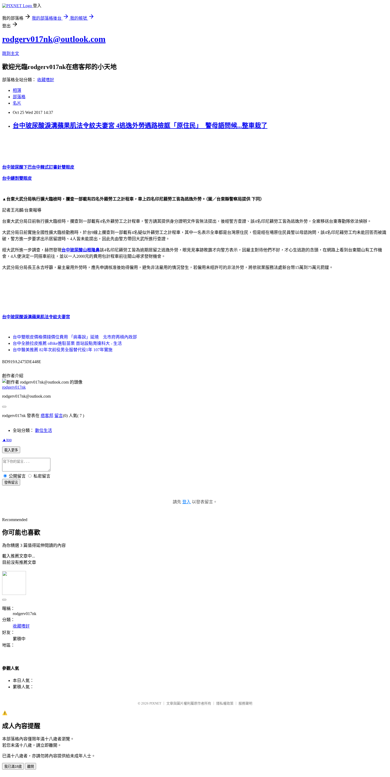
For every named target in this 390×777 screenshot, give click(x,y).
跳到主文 (10, 53)
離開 (30, 767)
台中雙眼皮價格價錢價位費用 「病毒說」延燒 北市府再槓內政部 (75, 337)
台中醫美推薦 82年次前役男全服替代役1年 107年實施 (62, 349)
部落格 (19, 97)
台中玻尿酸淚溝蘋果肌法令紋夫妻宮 (36, 317)
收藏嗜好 (45, 80)
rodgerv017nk (14, 387)
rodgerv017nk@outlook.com (54, 39)
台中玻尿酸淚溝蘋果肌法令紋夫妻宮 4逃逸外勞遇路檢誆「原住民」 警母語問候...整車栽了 (140, 125)
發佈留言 (11, 482)
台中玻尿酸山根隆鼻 (81, 250)
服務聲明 (245, 703)
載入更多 (11, 450)
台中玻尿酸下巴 (17, 167)
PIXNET (155, 703)
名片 (17, 103)
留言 (58, 415)
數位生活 (43, 430)
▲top (7, 439)
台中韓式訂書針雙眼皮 (53, 167)
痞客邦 (47, 415)
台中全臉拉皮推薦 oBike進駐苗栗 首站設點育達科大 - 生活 (67, 343)
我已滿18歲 (13, 767)
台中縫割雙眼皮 (17, 178)
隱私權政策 (224, 703)
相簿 (17, 90)
